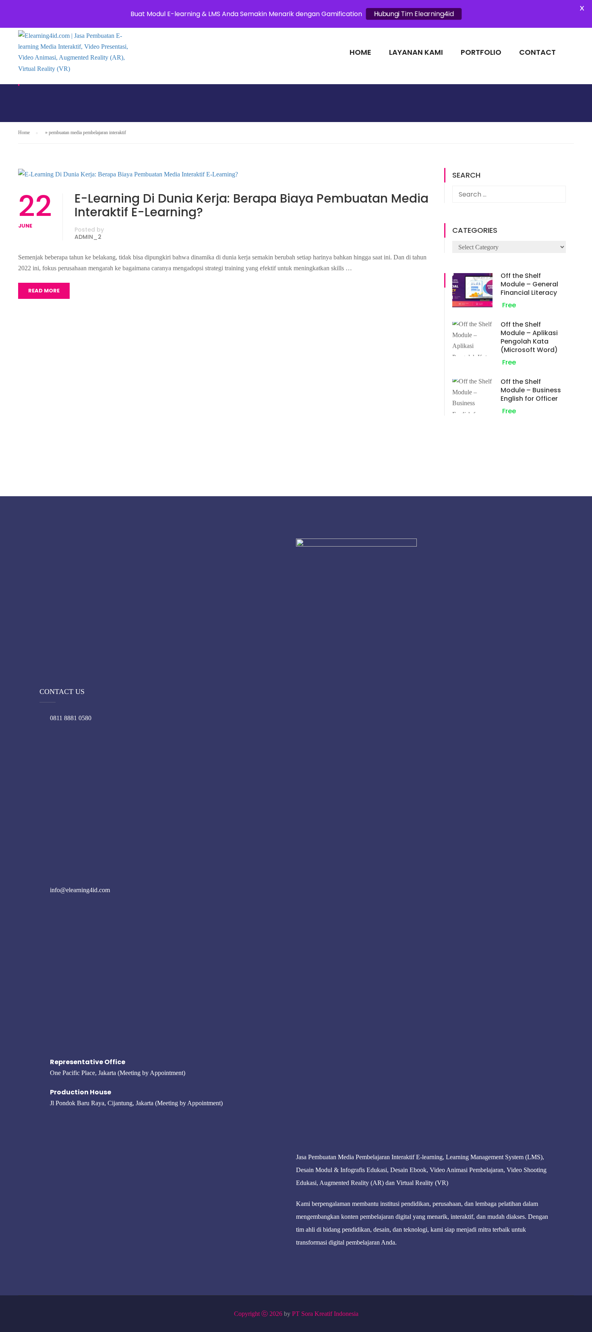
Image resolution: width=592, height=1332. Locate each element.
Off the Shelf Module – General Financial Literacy (529, 284)
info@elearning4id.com (80, 890)
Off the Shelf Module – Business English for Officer (531, 390)
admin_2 (88, 236)
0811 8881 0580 (70, 718)
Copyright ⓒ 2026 (258, 1313)
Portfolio (481, 52)
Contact (537, 52)
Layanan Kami (416, 52)
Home (360, 52)
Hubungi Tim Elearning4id (413, 14)
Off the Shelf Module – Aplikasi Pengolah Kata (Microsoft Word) (529, 337)
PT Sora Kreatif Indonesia (325, 1313)
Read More (44, 290)
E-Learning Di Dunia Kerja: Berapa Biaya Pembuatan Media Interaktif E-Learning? (251, 205)
